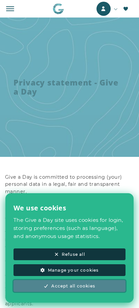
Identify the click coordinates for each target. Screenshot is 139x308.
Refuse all (73, 254)
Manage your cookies (73, 270)
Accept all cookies (73, 285)
